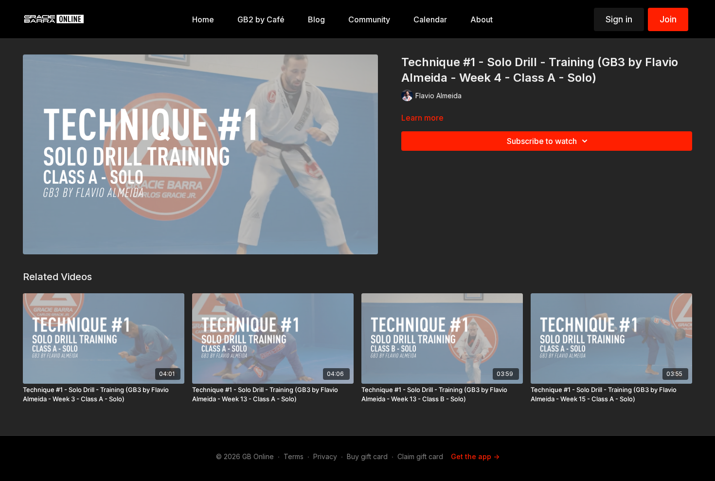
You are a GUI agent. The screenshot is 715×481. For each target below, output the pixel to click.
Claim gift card (420, 456)
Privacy (325, 456)
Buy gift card (367, 456)
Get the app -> (475, 456)
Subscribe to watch (542, 141)
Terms (294, 456)
